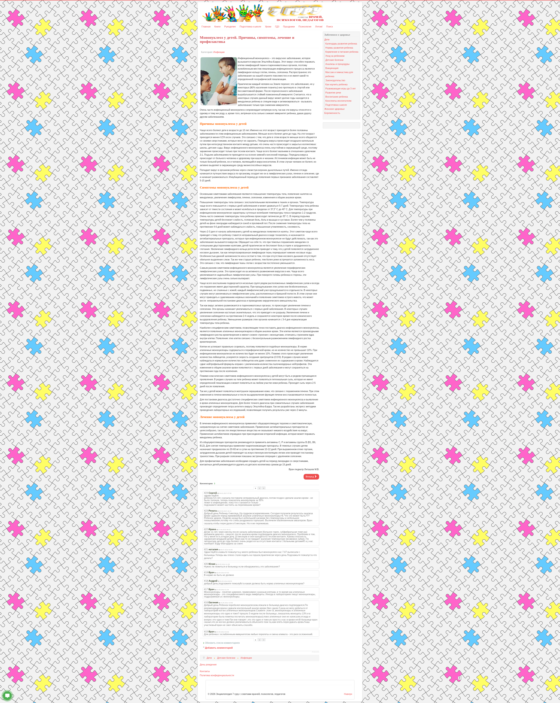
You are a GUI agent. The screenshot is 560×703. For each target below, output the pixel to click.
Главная (206, 26)
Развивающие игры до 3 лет (340, 88)
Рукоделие (230, 26)
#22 (206, 529)
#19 (206, 572)
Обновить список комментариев (222, 643)
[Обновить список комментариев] (215, 483)
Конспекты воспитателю (338, 101)
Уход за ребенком (334, 56)
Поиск (329, 26)
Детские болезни (334, 60)
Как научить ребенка (336, 84)
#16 (206, 602)
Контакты (205, 671)
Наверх (348, 694)
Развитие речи (333, 92)
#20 (206, 564)
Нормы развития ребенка (339, 48)
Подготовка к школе (250, 26)
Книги (217, 26)
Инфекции (219, 52)
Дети (326, 39)
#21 (206, 549)
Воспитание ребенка (336, 96)
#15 (206, 631)
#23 (206, 511)
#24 (206, 493)
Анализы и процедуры (337, 64)
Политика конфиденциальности (217, 675)
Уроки (268, 26)
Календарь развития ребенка (341, 43)
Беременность (332, 113)
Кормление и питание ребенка (341, 52)
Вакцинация (331, 68)
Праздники (289, 26)
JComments (315, 652)
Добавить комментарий (219, 648)
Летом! (318, 26)
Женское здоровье (334, 109)
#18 (206, 581)
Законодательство (335, 80)
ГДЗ (277, 26)
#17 (206, 589)
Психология (305, 26)
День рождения (208, 664)
